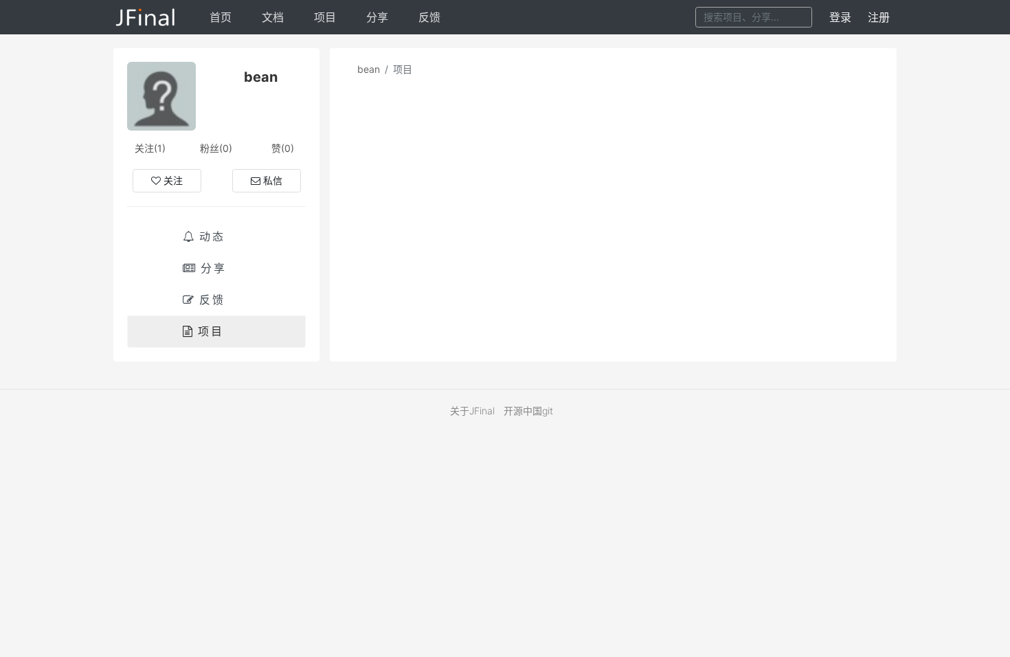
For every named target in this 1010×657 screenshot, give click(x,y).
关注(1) (150, 148)
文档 (273, 17)
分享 (377, 17)
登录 (840, 17)
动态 (212, 236)
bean (368, 69)
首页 (221, 17)
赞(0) (282, 148)
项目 (325, 17)
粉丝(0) (216, 148)
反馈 (429, 17)
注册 (879, 17)
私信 (272, 180)
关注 (173, 180)
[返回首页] (146, 17)
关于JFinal (472, 410)
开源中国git (528, 410)
